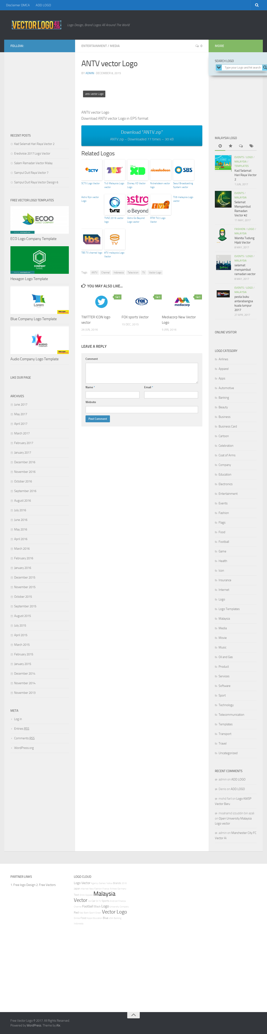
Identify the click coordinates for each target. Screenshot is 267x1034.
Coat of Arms (227, 455)
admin (90, 73)
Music (222, 647)
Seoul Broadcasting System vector (183, 185)
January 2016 (22, 568)
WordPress (34, 1025)
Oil (97, 901)
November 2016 (24, 472)
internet (85, 888)
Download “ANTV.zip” (142, 135)
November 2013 (24, 693)
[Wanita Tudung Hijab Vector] (223, 235)
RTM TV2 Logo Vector (157, 220)
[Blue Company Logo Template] (39, 300)
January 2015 (22, 664)
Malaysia (240, 161)
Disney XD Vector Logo (136, 185)
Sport (222, 695)
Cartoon (224, 436)
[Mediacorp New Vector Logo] (182, 301)
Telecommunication (231, 715)
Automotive (226, 388)
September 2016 (25, 491)
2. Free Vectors (46, 885)
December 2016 (24, 462)
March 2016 (22, 549)
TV (143, 272)
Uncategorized (228, 753)
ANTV (94, 272)
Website (91, 402)
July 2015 (20, 625)
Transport (225, 734)
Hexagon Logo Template (29, 279)
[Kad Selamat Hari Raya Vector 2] (223, 163)
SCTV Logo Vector (90, 183)
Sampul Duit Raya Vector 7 (31, 173)
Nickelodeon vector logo (160, 185)
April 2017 (20, 424)
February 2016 (23, 558)
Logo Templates (229, 609)
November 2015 (24, 587)
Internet (224, 590)
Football (224, 542)
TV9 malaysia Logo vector (183, 199)
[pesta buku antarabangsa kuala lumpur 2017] (223, 293)
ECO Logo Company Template (33, 238)
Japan (77, 888)
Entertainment (94, 46)
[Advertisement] (157, 88)
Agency (94, 883)
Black (97, 906)
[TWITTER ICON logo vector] (101, 301)
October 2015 (23, 597)
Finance (122, 901)
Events (239, 157)
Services (224, 676)
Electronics (226, 484)
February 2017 (23, 443)
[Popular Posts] (230, 146)
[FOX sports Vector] (142, 301)
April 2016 (20, 539)
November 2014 (24, 683)
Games (102, 883)
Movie (223, 638)
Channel (105, 272)
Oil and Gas (226, 657)
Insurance (225, 580)
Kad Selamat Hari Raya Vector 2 (34, 144)
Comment (92, 359)
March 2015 (22, 645)
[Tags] (251, 146)
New (91, 888)
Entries (21, 729)
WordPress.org (24, 748)
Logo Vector (82, 883)
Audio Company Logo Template (34, 359)
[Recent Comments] (241, 146)
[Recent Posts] (220, 146)
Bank (86, 912)
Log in (18, 719)
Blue (105, 918)
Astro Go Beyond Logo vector (136, 220)
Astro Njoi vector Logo (90, 199)
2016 (124, 883)
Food (222, 532)
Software (224, 686)
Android (114, 901)
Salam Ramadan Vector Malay (33, 163)
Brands (117, 883)
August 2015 (22, 616)
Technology (226, 705)
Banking (224, 398)
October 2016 (23, 481)
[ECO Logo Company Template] (39, 220)
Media (115, 46)
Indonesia (119, 272)
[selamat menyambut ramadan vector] (223, 262)
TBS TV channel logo (91, 252)
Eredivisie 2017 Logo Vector (32, 153)
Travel (223, 743)
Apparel (224, 369)
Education (225, 474)
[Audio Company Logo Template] (39, 340)
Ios (89, 901)
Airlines (223, 359)
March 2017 (22, 433)
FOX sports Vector (135, 317)
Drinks (77, 918)
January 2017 (22, 452)
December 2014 (24, 673)
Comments (24, 738)
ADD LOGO (43, 5)
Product (224, 667)
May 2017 (20, 414)
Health (223, 561)
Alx (58, 1025)
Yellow (109, 883)
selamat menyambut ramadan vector (245, 269)
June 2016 (20, 520)
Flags (222, 522)
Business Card (228, 426)
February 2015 (23, 654)
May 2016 (20, 529)
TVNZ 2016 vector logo (113, 220)
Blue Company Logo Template (33, 319)
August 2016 (22, 500)
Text (76, 894)
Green (98, 912)
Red (76, 912)
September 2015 (25, 606)
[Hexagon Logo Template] (39, 260)
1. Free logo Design (22, 885)
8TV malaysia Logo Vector (114, 254)
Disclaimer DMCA (18, 5)
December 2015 (24, 577)
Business (224, 417)
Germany (121, 888)
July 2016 (20, 510)
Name (90, 387)
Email (148, 387)
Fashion (239, 229)
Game (222, 551)
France (105, 888)
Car (93, 900)
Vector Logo (155, 272)
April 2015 (20, 635)
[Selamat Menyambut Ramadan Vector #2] (223, 199)
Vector (80, 900)
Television (133, 272)
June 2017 (20, 404)
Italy (81, 912)
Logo (249, 157)
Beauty (223, 407)
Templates (241, 165)
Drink (82, 895)
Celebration (226, 446)
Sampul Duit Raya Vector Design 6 (36, 182)
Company (225, 465)
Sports (105, 900)
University (114, 906)
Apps (222, 378)
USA (111, 918)
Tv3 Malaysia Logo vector (114, 185)
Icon (221, 570)
